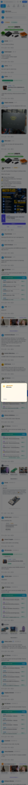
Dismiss (5, 399)
